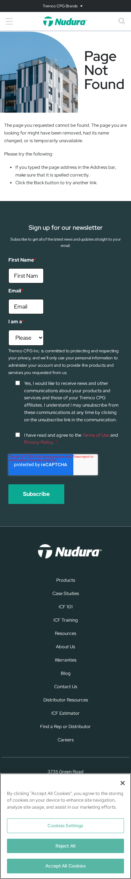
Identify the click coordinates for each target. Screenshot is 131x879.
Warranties (66, 660)
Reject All (65, 846)
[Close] (122, 783)
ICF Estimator (65, 713)
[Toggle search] (122, 21)
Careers (66, 740)
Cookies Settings (65, 826)
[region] (65, 826)
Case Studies (65, 593)
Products (65, 580)
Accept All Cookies (65, 866)
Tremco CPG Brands (60, 6)
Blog (66, 673)
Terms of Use (95, 435)
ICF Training (65, 620)
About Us (65, 647)
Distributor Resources (65, 700)
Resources (65, 633)
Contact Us (65, 687)
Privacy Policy (38, 442)
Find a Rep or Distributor (65, 726)
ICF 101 (66, 607)
